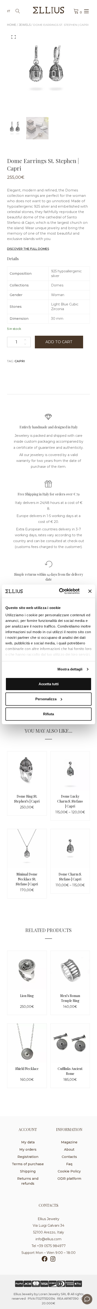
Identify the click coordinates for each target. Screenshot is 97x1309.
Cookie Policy (69, 1171)
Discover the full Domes (28, 249)
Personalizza (46, 699)
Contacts (69, 1157)
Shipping (28, 1171)
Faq (69, 1164)
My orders (27, 1149)
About (69, 1149)
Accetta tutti (49, 684)
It (8, 11)
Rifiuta (48, 714)
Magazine (69, 1142)
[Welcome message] (87, 1299)
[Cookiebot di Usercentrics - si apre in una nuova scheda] (60, 591)
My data (28, 1142)
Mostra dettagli (70, 669)
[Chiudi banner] (90, 591)
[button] (13, 36)
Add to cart (59, 342)
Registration (27, 1157)
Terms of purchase (28, 1164)
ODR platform (69, 1178)
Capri (20, 361)
